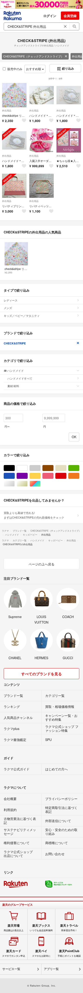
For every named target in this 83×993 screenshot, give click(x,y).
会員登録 (70, 15)
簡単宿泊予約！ (69, 928)
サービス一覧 (11, 969)
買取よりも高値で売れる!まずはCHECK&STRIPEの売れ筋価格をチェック (34, 515)
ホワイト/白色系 (27, 468)
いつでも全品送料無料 (41, 928)
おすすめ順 (34, 69)
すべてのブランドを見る (41, 673)
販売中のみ (14, 69)
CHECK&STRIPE (15, 343)
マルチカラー (40, 484)
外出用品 (6, 110)
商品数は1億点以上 (14, 928)
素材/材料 (13, 386)
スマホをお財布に (41, 953)
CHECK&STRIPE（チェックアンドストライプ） (33, 56)
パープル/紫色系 (27, 476)
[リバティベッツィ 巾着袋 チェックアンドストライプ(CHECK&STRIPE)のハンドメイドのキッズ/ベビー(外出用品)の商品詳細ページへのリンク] (41, 186)
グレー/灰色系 (40, 468)
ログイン (49, 15)
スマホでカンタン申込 (13, 953)
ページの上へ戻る (41, 564)
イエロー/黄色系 (40, 476)
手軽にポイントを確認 (69, 953)
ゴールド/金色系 (27, 484)
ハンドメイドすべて (19, 378)
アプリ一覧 (51, 969)
